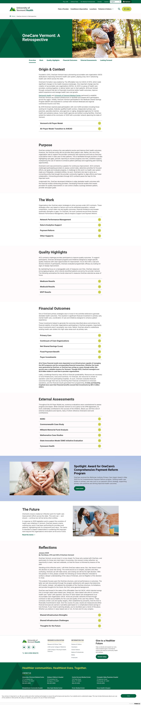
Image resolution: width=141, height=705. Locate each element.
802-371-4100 (76, 683)
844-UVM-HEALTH (31, 653)
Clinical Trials (74, 1)
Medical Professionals (77, 652)
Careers (106, 1)
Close (128, 695)
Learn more (79, 488)
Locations (93, 9)
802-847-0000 (26, 683)
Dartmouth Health (45, 95)
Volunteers (74, 647)
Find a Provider (63, 9)
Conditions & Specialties (79, 9)
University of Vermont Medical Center (68, 95)
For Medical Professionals (88, 1)
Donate (100, 1)
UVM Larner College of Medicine (57, 647)
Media (73, 655)
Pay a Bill (65, 1)
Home (13, 16)
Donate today (102, 656)
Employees (74, 657)
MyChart (127, 1)
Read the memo (27, 535)
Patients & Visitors (104, 9)
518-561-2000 (101, 683)
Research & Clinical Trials (54, 644)
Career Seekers (75, 649)
